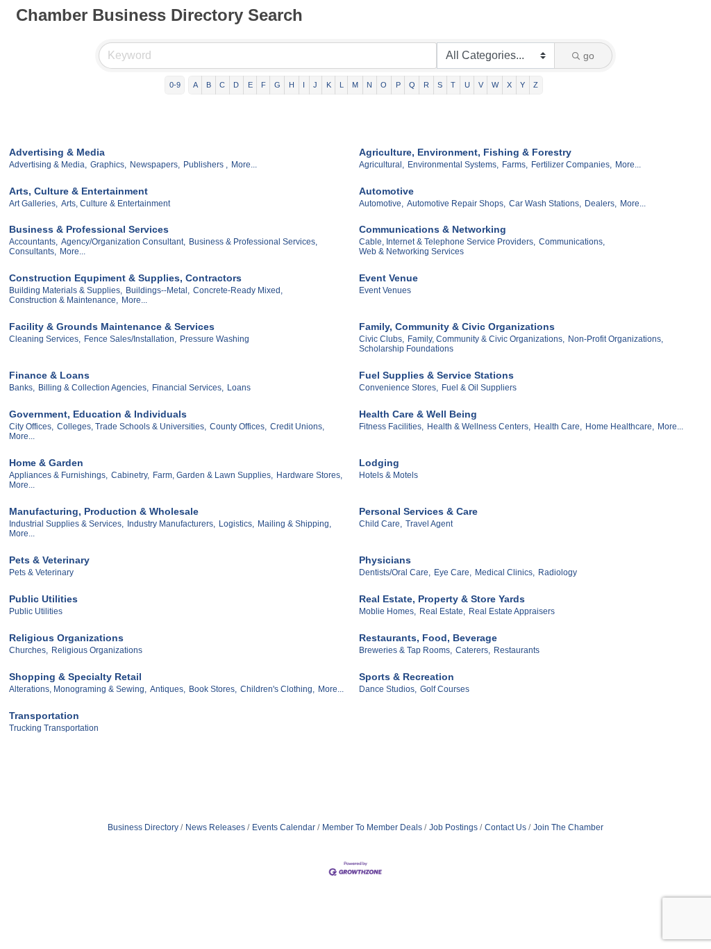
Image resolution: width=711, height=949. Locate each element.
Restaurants (516, 650)
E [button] (250, 85)
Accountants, (33, 242)
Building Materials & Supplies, (65, 290)
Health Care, (558, 426)
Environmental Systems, (453, 165)
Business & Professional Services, (253, 242)
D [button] (236, 85)
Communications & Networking (432, 229)
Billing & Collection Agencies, (93, 388)
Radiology (557, 572)
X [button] (509, 85)
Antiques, (167, 689)
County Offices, (238, 426)
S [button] (439, 85)
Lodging (379, 462)
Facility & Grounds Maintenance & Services (112, 326)
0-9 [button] (175, 85)
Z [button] (535, 85)
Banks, (22, 388)
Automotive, (381, 203)
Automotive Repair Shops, (456, 203)
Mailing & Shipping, (294, 524)
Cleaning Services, (45, 339)
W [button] (495, 85)
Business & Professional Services (89, 229)
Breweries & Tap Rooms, (405, 650)
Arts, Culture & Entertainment (78, 191)
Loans (239, 388)
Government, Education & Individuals (98, 414)
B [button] (208, 85)
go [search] (588, 55)
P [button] (398, 85)
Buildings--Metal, (158, 290)
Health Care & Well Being (418, 414)
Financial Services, (188, 388)
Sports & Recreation (406, 676)
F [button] (263, 85)
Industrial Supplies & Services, (66, 524)
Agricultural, (381, 165)
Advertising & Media (57, 152)
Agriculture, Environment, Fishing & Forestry (465, 152)
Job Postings (453, 827)
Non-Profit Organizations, (615, 339)
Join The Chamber (568, 827)
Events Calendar (283, 827)
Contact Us (505, 827)
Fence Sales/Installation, (130, 339)
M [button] (355, 85)
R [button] (426, 85)
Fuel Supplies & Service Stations (436, 375)
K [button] (328, 85)
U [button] (467, 85)
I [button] (304, 85)
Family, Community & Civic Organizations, (486, 339)
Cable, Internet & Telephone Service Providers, (447, 242)
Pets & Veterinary (49, 560)
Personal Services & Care (418, 511)
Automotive (386, 191)
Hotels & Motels (388, 475)
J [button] (315, 85)
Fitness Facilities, (391, 426)
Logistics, (236, 524)
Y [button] (522, 85)
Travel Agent (429, 524)
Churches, (28, 650)
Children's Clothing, (277, 689)
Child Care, (380, 524)
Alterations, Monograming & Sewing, (78, 689)
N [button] (369, 85)
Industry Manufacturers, (171, 524)
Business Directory (143, 827)
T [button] (453, 85)
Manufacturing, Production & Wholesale (104, 511)
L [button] (342, 85)
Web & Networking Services (411, 251)
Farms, (515, 165)
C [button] (222, 85)
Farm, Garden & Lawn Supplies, (213, 475)
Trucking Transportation (54, 728)
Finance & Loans (49, 375)
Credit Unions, (297, 426)
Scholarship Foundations (406, 349)
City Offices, (31, 426)
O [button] (383, 85)
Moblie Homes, (387, 611)
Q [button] (412, 85)
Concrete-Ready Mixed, (238, 290)
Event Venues (385, 290)
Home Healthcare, (619, 426)
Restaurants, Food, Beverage (428, 637)
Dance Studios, (388, 689)
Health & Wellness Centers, (478, 426)
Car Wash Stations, (545, 203)
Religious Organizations (66, 637)
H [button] (291, 85)
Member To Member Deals (372, 827)
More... (244, 165)
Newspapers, (155, 165)
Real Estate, (442, 611)
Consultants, (32, 251)
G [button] (277, 85)
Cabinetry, (130, 475)
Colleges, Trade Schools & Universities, (131, 426)
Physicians (385, 560)
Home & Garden (46, 462)
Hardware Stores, (309, 475)
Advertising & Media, (48, 165)
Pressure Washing (214, 339)
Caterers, (472, 650)
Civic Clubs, (381, 339)
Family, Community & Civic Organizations (457, 326)
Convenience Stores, (398, 388)
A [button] (195, 85)
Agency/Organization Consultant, (123, 242)
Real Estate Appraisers (512, 611)
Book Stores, (213, 689)
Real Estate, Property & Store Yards (442, 598)
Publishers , (205, 165)
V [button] (480, 85)
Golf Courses (444, 689)
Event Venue (388, 277)
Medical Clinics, (505, 572)
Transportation (44, 715)
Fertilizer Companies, (571, 165)
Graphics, (108, 165)
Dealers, (601, 203)
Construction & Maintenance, (63, 300)
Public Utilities (43, 598)
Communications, (572, 242)
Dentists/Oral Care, (394, 572)
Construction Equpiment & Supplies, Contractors (125, 277)
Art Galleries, (33, 203)
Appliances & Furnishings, (58, 475)
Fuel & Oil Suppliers (479, 388)
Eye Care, (452, 572)
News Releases (215, 827)
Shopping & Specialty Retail (75, 676)
